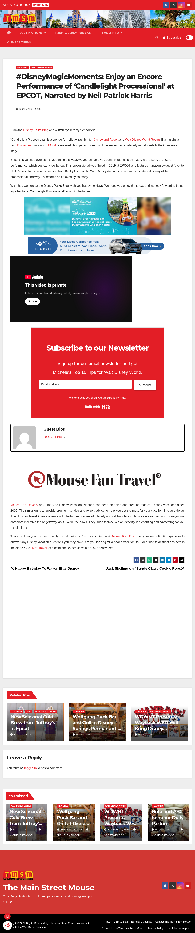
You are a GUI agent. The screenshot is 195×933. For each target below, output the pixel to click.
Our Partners (19, 42)
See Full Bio (52, 437)
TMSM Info (110, 33)
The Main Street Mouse (48, 887)
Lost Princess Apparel (178, 928)
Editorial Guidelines (141, 921)
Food (28, 711)
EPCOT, (51, 145)
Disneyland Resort (105, 139)
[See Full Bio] (64, 437)
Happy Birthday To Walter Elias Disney (46, 568)
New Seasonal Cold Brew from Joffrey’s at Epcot (32, 722)
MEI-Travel (39, 547)
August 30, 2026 (25, 734)
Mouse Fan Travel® (24, 504)
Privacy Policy (155, 928)
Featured (22, 67)
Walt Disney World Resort (142, 139)
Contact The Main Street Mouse (173, 921)
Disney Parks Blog (35, 130)
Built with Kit (97, 407)
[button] (156, 37)
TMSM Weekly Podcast (73, 33)
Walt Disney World (41, 67)
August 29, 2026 (166, 829)
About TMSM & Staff (116, 921)
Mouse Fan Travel (124, 536)
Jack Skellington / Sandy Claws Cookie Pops (143, 568)
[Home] (9, 33)
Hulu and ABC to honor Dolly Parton (167, 817)
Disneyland (25, 145)
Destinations (31, 33)
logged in (30, 768)
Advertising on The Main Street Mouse (123, 928)
